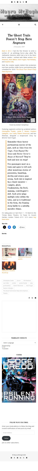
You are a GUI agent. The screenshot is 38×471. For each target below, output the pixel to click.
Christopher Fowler (8, 131)
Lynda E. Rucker (23, 131)
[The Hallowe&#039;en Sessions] (9, 252)
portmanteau (7, 285)
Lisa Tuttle (13, 133)
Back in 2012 (6, 51)
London (14, 283)
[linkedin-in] (20, 2)
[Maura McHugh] (19, 13)
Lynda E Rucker (23, 283)
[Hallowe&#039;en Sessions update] (25, 252)
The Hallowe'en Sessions (7, 258)
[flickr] (12, 2)
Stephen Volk (9, 62)
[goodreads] (17, 2)
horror (19, 280)
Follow (6, 438)
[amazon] (14, 2)
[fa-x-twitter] (23, 2)
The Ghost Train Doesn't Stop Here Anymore (15, 291)
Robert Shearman (24, 133)
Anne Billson (13, 59)
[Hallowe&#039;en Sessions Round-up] (9, 266)
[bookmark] (26, 2)
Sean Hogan (22, 59)
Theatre (5, 293)
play (31, 283)
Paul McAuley (31, 59)
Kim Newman (27, 280)
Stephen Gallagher (8, 288)
